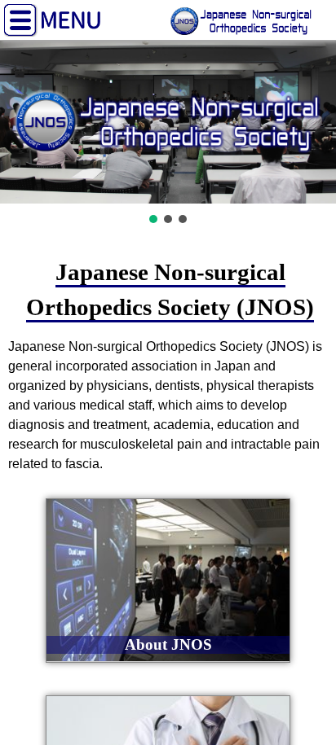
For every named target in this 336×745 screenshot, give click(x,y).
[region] (168, 133)
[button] (153, 219)
